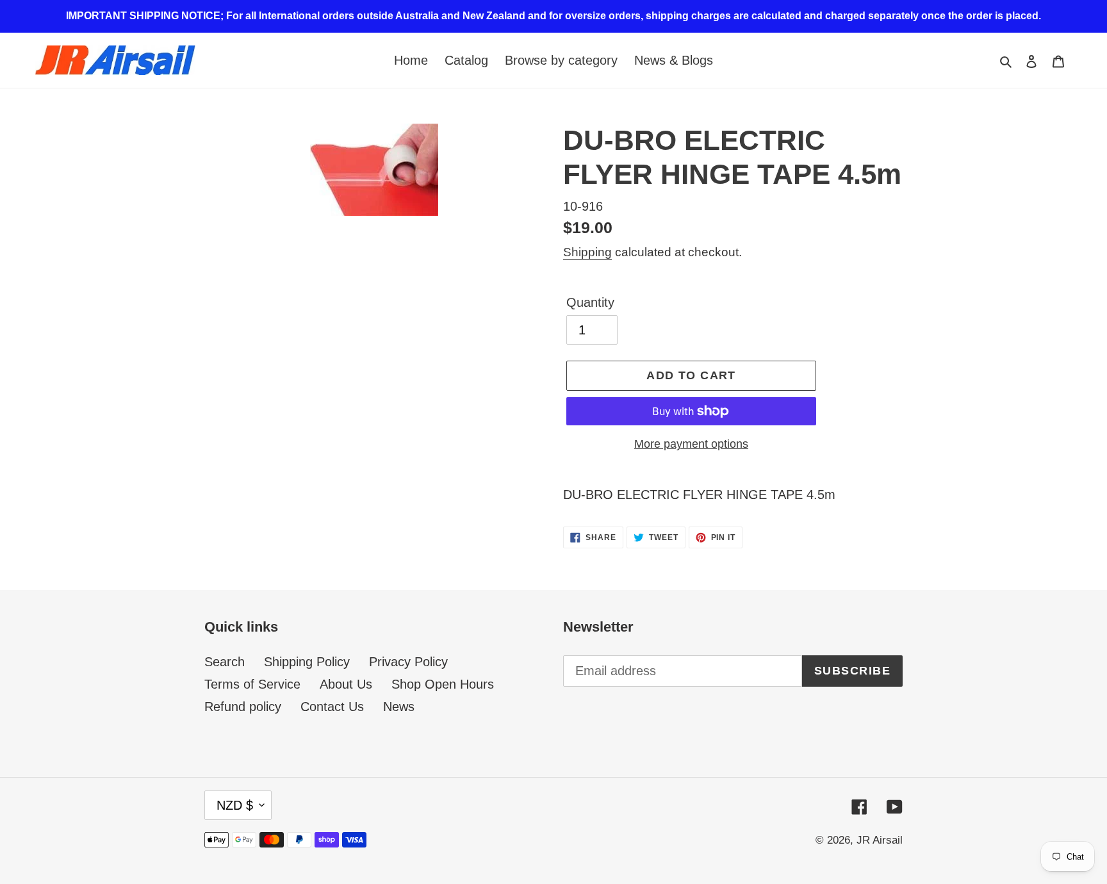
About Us (346, 684)
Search (224, 662)
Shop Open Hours (442, 684)
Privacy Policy (408, 662)
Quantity (590, 302)
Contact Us (332, 707)
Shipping (587, 252)
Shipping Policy (307, 662)
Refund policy (242, 707)
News (398, 707)
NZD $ (235, 805)
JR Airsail (880, 840)
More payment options (691, 444)
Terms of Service (252, 684)
